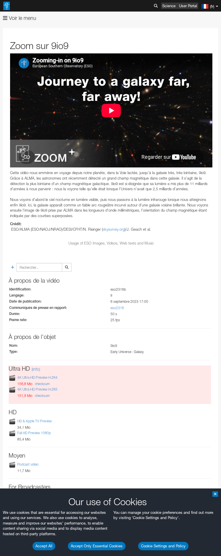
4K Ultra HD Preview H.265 (37, 389)
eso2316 (117, 308)
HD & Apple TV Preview (34, 421)
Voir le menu (21, 18)
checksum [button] (42, 384)
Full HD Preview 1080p (34, 433)
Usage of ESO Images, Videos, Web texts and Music (111, 243)
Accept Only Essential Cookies (97, 546)
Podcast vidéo (28, 464)
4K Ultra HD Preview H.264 (37, 377)
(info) (36, 369)
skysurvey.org (114, 229)
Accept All (43, 546)
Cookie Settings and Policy (163, 546)
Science (169, 5)
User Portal (188, 5)
